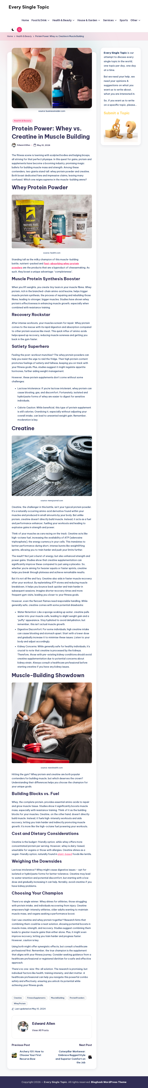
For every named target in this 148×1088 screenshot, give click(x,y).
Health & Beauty (22, 121)
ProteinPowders (77, 998)
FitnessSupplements (36, 998)
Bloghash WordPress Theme (108, 1082)
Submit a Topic (117, 113)
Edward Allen (43, 1023)
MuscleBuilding (57, 998)
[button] (40, 1030)
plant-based (65, 854)
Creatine (18, 998)
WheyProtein (20, 1003)
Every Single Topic (29, 7)
